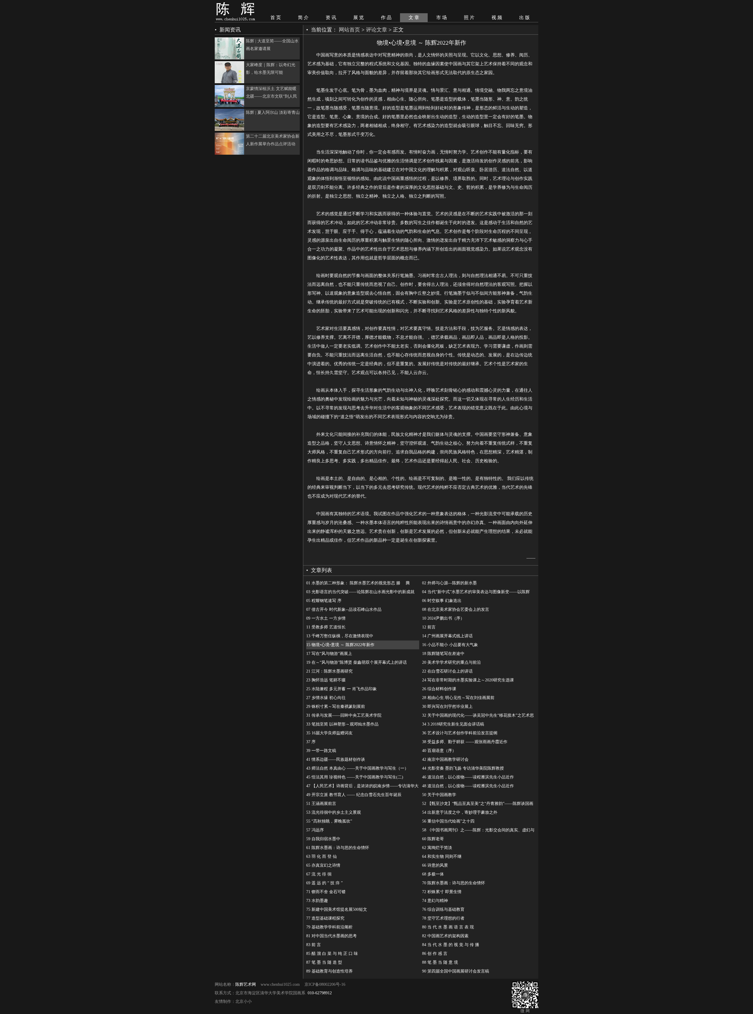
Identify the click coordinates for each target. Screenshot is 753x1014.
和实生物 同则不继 (442, 856)
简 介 (303, 17)
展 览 (358, 17)
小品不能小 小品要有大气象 (450, 645)
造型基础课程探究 (325, 918)
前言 (429, 627)
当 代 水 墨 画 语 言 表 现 (448, 927)
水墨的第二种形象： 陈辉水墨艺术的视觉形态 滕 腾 (358, 583)
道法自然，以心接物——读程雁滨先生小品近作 (468, 777)
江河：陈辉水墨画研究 (329, 671)
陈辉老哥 (433, 839)
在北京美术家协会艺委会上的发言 (455, 609)
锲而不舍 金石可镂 (326, 892)
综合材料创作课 (439, 689)
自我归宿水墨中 (323, 839)
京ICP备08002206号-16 (324, 984)
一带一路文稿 (321, 750)
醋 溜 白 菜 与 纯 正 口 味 (332, 953)
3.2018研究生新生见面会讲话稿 (453, 724)
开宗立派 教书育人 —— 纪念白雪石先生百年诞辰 (354, 795)
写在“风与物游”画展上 (329, 653)
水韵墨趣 (317, 900)
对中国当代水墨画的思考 (331, 936)
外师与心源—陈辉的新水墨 (449, 583)
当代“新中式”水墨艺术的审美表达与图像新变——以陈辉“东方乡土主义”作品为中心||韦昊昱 (476, 593)
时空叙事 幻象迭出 (442, 600)
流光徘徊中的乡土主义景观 (333, 812)
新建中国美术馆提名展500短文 (336, 909)
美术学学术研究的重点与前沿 (451, 662)
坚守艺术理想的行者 (443, 918)
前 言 (313, 945)
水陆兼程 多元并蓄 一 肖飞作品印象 (341, 689)
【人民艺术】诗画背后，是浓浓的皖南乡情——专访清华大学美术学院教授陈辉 (362, 787)
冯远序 (315, 830)
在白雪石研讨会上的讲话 (447, 671)
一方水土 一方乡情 (326, 618)
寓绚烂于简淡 (437, 847)
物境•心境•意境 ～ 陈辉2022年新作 (340, 645)
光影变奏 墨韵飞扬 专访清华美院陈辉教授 (463, 768)
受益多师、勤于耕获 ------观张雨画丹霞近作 (464, 742)
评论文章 (376, 30)
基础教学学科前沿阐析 (329, 927)
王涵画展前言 (321, 803)
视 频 (497, 17)
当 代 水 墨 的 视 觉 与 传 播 (450, 945)
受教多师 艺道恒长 (326, 627)
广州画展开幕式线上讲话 (447, 636)
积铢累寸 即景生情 (442, 892)
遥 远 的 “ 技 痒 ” (324, 883)
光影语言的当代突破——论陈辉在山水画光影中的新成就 (360, 592)
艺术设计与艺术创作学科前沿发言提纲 (459, 733)
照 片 (469, 17)
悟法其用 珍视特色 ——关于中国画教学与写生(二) (354, 777)
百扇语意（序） (439, 750)
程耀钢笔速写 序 (323, 600)
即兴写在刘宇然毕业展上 (447, 706)
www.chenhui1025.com (280, 984)
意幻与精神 (435, 900)
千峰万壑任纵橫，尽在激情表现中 (339, 636)
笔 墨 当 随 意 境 (440, 962)
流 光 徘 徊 (318, 874)
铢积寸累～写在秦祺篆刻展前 (335, 706)
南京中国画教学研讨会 (445, 759)
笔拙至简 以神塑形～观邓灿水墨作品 (342, 724)
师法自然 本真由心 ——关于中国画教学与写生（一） (357, 768)
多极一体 (433, 874)
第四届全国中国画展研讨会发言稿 (455, 971)
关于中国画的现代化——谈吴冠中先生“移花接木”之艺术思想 (478, 716)
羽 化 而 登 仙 (321, 856)
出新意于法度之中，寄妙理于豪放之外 (459, 812)
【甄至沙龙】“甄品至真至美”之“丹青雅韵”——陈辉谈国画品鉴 (477, 804)
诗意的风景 (435, 865)
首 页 (275, 17)
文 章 (414, 17)
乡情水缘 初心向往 (326, 698)
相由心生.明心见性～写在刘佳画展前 (458, 698)
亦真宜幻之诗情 (323, 865)
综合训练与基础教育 (443, 909)
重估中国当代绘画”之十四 (448, 821)
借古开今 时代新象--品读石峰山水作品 (344, 609)
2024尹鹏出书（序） (443, 618)
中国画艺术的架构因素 (445, 936)
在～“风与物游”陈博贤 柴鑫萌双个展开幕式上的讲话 (356, 662)
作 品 (386, 17)
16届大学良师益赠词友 (329, 733)
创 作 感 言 (434, 953)
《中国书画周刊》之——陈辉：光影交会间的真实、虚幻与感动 (478, 831)
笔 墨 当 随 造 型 (324, 962)
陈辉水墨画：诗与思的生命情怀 (337, 847)
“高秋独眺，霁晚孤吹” (329, 821)
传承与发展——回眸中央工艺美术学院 (344, 715)
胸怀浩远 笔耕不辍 (326, 680)
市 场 (441, 17)
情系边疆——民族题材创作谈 (335, 759)
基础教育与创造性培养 (329, 971)
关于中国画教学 (439, 795)
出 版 (524, 17)
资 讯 (331, 17)
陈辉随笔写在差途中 (443, 653)
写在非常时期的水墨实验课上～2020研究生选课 (468, 680)
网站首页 (349, 30)
